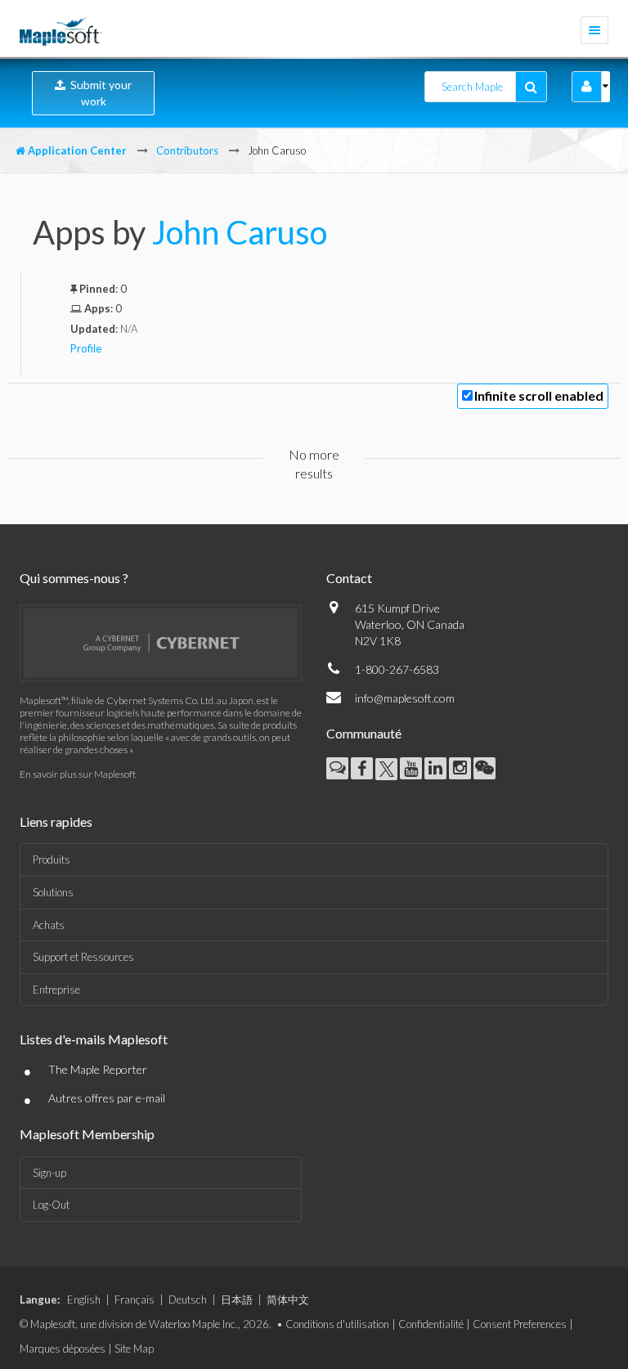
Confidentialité (431, 1324)
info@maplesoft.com (405, 698)
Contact (349, 578)
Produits (51, 859)
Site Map (134, 1348)
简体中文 (288, 1299)
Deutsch (187, 1299)
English (84, 1299)
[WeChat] (484, 768)
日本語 (237, 1299)
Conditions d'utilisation (337, 1324)
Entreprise (56, 989)
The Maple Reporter (97, 1069)
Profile (85, 348)
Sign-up (49, 1172)
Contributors (187, 150)
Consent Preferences (520, 1324)
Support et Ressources (83, 956)
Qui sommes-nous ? (74, 578)
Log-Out (51, 1204)
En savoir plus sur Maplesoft (78, 774)
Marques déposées (62, 1348)
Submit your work (98, 93)
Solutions (53, 892)
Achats (49, 924)
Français (134, 1299)
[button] (587, 86)
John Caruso (239, 232)
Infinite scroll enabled (538, 395)
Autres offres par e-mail (106, 1098)
